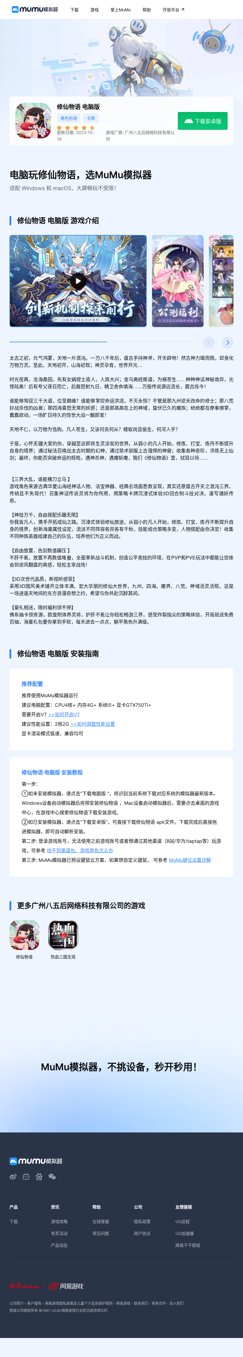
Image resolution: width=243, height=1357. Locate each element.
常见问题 (100, 1233)
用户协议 (142, 1233)
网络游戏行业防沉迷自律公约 (84, 1310)
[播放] (78, 281)
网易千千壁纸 (187, 1245)
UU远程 (182, 1221)
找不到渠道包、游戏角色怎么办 (80, 850)
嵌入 (226, 622)
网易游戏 (123, 1303)
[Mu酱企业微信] (52, 1176)
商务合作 (159, 1303)
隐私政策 (142, 1221)
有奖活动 (59, 1233)
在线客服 (100, 1221)
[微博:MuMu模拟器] (13, 1176)
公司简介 (16, 1303)
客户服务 (34, 1303)
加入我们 (177, 1303)
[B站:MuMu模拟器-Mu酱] (26, 1176)
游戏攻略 (59, 1221)
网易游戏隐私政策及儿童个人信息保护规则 (79, 1303)
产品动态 (59, 1245)
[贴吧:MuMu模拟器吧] (39, 1176)
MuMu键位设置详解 (190, 860)
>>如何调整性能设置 (93, 724)
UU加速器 (184, 1233)
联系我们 (141, 1303)
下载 (13, 1221)
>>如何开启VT (64, 714)
